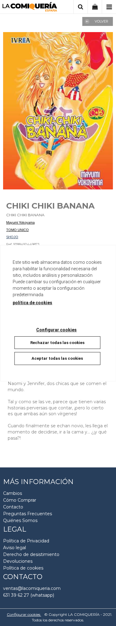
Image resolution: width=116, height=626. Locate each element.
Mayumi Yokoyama (20, 222)
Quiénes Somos (20, 520)
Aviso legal (14, 547)
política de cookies (32, 302)
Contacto (13, 507)
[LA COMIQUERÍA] (30, 8)
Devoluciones (17, 561)
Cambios (12, 493)
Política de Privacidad (26, 541)
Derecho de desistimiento (31, 554)
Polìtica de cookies (23, 568)
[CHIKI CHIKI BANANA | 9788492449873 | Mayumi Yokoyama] (58, 110)
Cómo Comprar (19, 500)
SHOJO (12, 237)
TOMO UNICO (17, 230)
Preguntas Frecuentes (27, 513)
